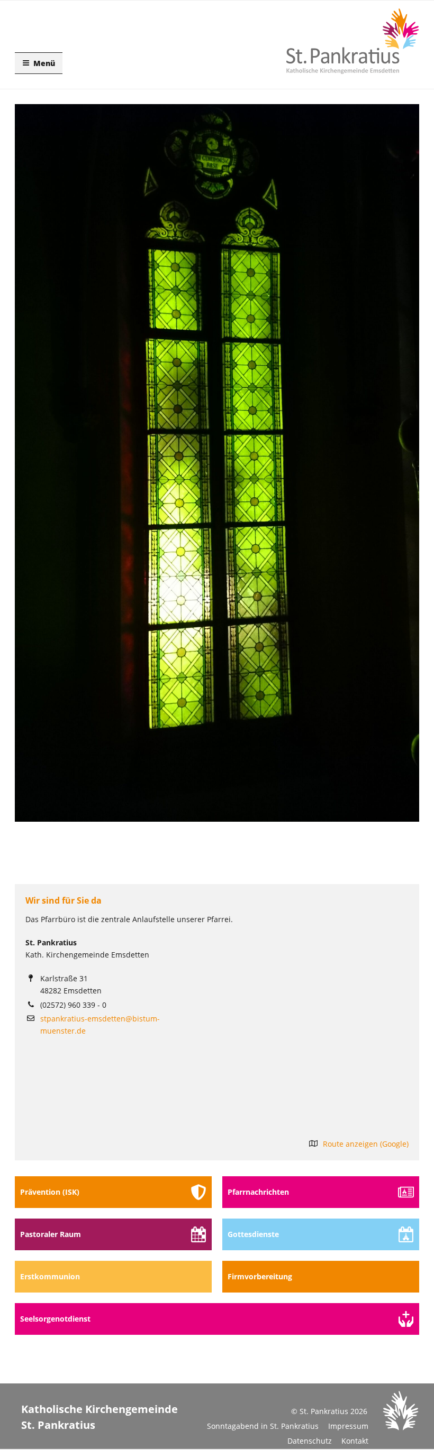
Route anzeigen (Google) (366, 1144)
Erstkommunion (50, 1276)
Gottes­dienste (253, 1234)
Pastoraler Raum (50, 1234)
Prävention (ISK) (49, 1192)
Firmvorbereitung (260, 1276)
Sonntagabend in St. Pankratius (263, 1426)
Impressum (348, 1426)
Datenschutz (309, 1441)
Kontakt (354, 1441)
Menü (44, 63)
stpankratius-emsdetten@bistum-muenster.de (100, 1025)
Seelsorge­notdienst (55, 1319)
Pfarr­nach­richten (258, 1192)
